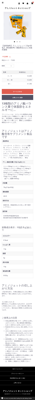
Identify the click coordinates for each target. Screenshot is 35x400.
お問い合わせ (17, 382)
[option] (17, 26)
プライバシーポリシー (17, 373)
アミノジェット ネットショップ (17, 8)
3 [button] (20, 42)
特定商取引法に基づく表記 (17, 378)
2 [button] (17, 42)
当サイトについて (17, 369)
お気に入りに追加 (17, 97)
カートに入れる (17, 91)
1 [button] (15, 42)
